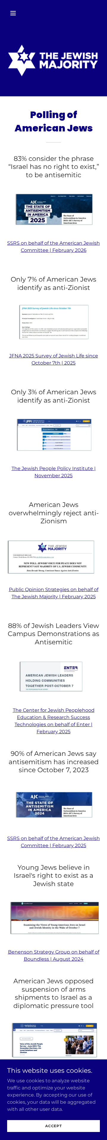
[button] (17, 13)
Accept (53, 1126)
